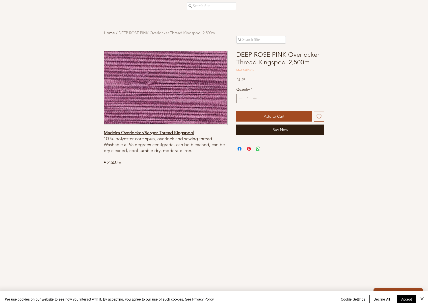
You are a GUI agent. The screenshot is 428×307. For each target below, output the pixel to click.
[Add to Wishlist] (319, 116)
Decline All (382, 299)
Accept (406, 299)
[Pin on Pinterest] (249, 149)
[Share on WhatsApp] (258, 149)
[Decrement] (240, 98)
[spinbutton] (247, 98)
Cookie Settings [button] (353, 299)
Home (109, 32)
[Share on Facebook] (239, 149)
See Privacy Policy (199, 299)
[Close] (422, 299)
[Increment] (255, 98)
